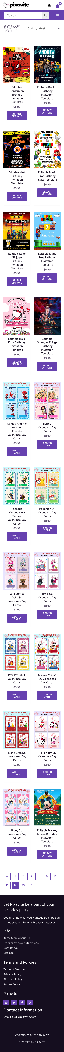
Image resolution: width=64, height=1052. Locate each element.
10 (55, 876)
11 (7, 885)
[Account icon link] (49, 5)
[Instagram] (6, 1002)
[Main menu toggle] (57, 15)
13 (23, 885)
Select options (17, 115)
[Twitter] (14, 1002)
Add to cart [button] (16, 451)
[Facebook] (22, 1002)
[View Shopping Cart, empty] (57, 6)
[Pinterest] (30, 1002)
